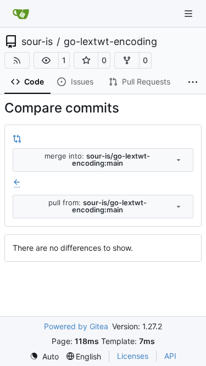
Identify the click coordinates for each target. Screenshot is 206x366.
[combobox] (103, 160)
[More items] (193, 82)
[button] (46, 60)
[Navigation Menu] (190, 13)
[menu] (44, 356)
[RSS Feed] (17, 60)
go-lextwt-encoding (110, 41)
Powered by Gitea (76, 326)
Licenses (132, 356)
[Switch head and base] (17, 138)
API (170, 356)
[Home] (20, 14)
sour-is (37, 41)
